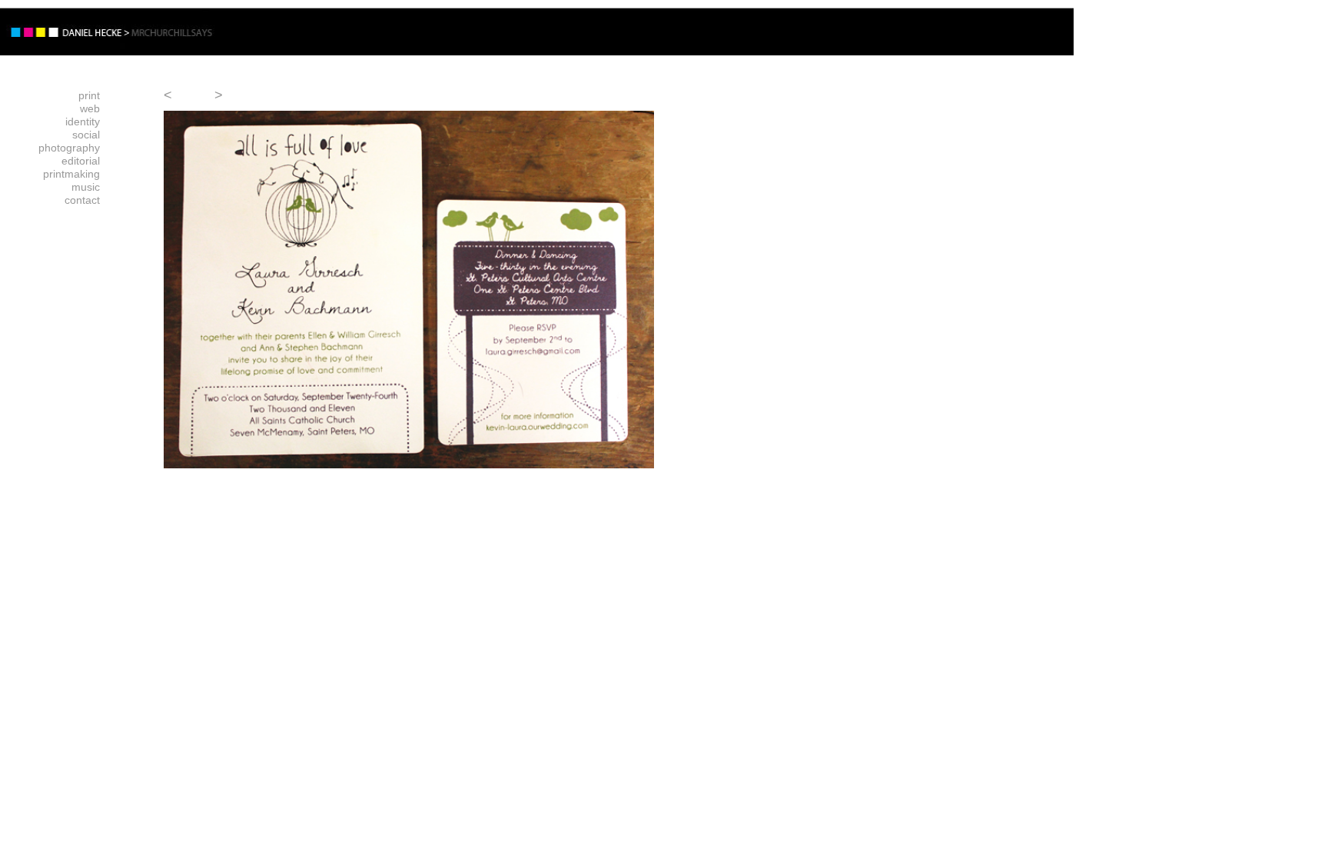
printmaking (71, 174)
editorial (80, 161)
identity (82, 121)
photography (69, 148)
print (89, 95)
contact (82, 200)
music (85, 187)
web (90, 108)
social (86, 134)
